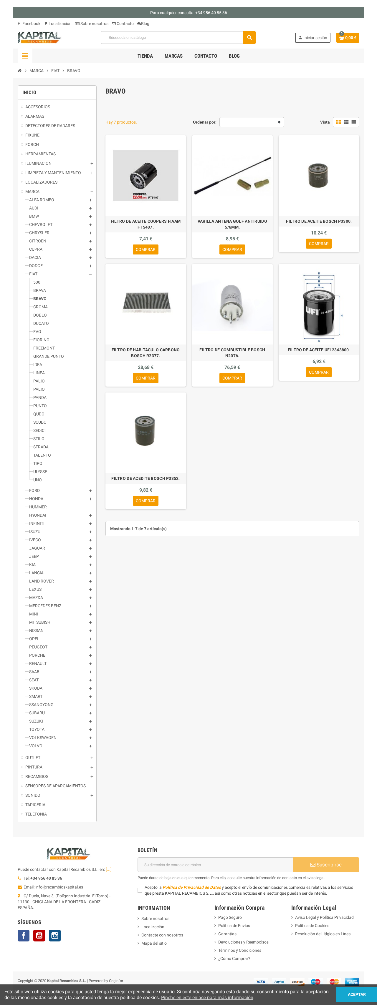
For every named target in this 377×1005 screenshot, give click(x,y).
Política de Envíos (234, 925)
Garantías (227, 933)
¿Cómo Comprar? (234, 958)
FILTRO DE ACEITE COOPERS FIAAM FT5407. (146, 224)
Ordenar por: (204, 122)
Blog (145, 23)
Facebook (31, 23)
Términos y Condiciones (239, 950)
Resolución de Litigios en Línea (323, 933)
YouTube (39, 935)
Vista (325, 122)
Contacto (125, 23)
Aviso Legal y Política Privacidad (324, 917)
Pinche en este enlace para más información (207, 997)
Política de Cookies (312, 925)
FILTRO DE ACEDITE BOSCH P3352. (145, 478)
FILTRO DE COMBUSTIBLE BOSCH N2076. (232, 352)
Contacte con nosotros (162, 935)
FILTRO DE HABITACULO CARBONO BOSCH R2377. (146, 352)
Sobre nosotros (94, 23)
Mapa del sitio (154, 943)
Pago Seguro (230, 917)
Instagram (55, 935)
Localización (58, 23)
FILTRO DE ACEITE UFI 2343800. (319, 349)
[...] (109, 869)
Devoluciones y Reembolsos (243, 942)
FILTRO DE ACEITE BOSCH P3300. (319, 221)
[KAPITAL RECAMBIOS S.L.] (40, 37)
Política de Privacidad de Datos (192, 887)
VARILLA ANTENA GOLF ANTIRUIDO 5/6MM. (232, 224)
